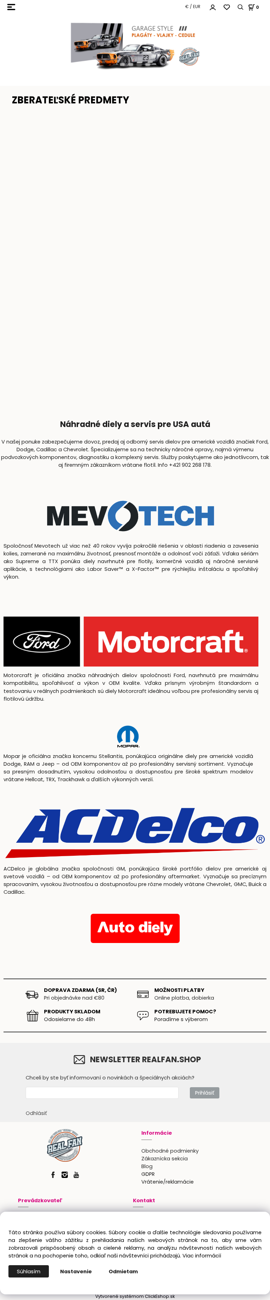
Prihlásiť (204, 1092)
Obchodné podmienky (170, 1150)
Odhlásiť (36, 1113)
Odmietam (123, 1271)
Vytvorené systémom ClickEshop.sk (135, 1296)
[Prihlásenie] (212, 6)
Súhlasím (28, 1271)
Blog (147, 1166)
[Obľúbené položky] (226, 7)
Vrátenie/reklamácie (167, 1181)
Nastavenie (76, 1271)
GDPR (148, 1174)
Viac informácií (201, 1255)
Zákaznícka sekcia (164, 1158)
